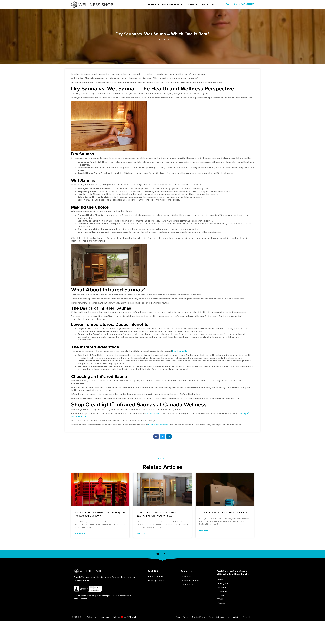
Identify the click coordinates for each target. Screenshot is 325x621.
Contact (206, 4)
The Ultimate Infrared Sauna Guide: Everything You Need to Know (158, 514)
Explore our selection (158, 424)
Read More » (80, 533)
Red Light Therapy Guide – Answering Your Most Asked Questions (100, 514)
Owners (190, 4)
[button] (156, 436)
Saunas (152, 4)
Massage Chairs (171, 4)
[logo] (92, 4)
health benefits (179, 351)
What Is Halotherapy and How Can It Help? (224, 512)
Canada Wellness (153, 413)
